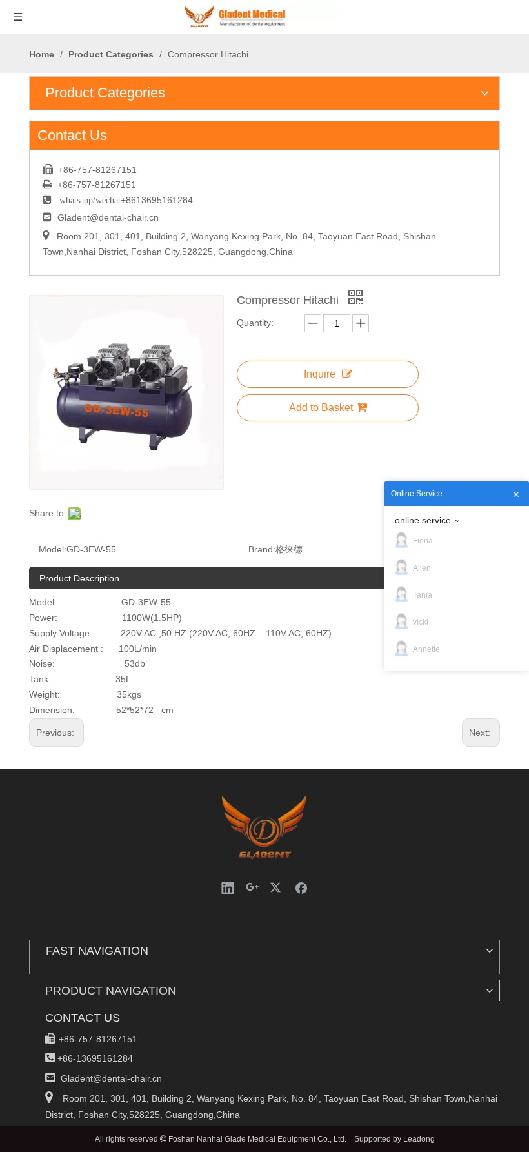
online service (423, 520)
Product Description (79, 578)
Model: (52, 549)
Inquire (319, 374)
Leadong (419, 1139)
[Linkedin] (227, 887)
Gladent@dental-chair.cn (108, 217)
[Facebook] (301, 887)
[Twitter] (276, 887)
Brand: (261, 549)
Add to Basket (321, 407)
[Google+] (252, 887)
